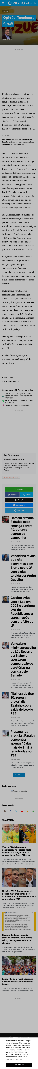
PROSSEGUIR (19, 1065)
